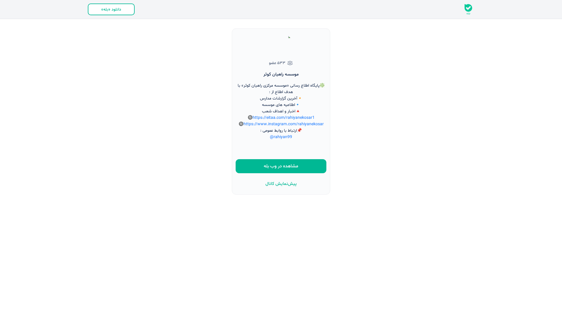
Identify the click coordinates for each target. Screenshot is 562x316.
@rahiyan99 (281, 137)
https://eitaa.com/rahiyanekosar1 (284, 118)
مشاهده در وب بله (281, 166)
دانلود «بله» (111, 9)
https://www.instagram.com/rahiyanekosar (284, 124)
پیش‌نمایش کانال (281, 184)
